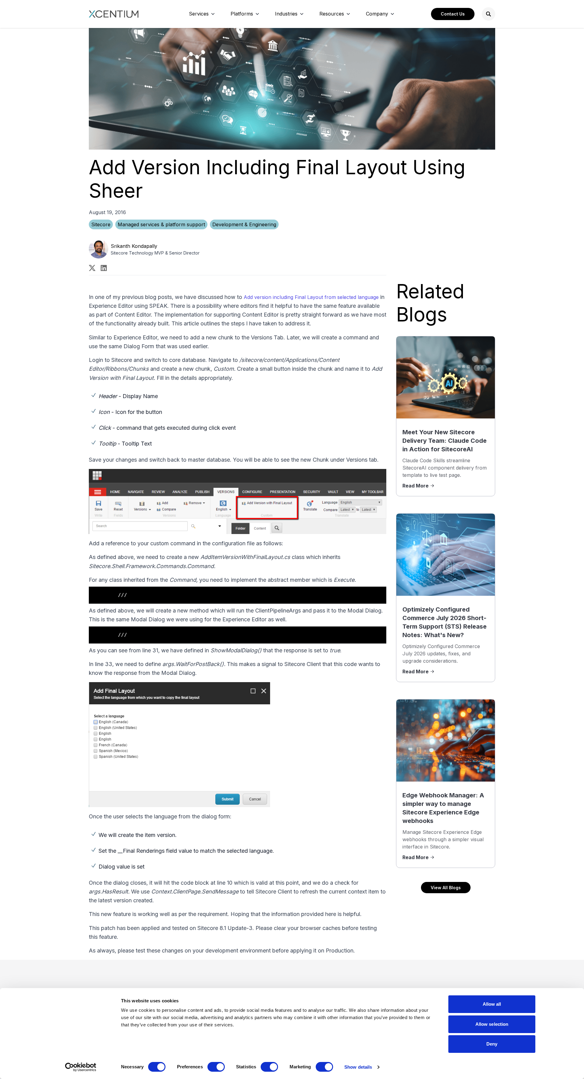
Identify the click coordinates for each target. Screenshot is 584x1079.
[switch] (216, 1067)
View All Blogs (446, 887)
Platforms (242, 14)
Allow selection (492, 1024)
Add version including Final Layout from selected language (311, 297)
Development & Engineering (244, 224)
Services (199, 14)
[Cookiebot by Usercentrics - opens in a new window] (80, 1067)
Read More (415, 486)
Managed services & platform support (161, 224)
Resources (331, 14)
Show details (358, 1067)
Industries (286, 14)
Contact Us (453, 13)
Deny (491, 1043)
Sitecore (100, 224)
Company (377, 14)
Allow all (492, 1004)
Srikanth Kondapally (134, 246)
